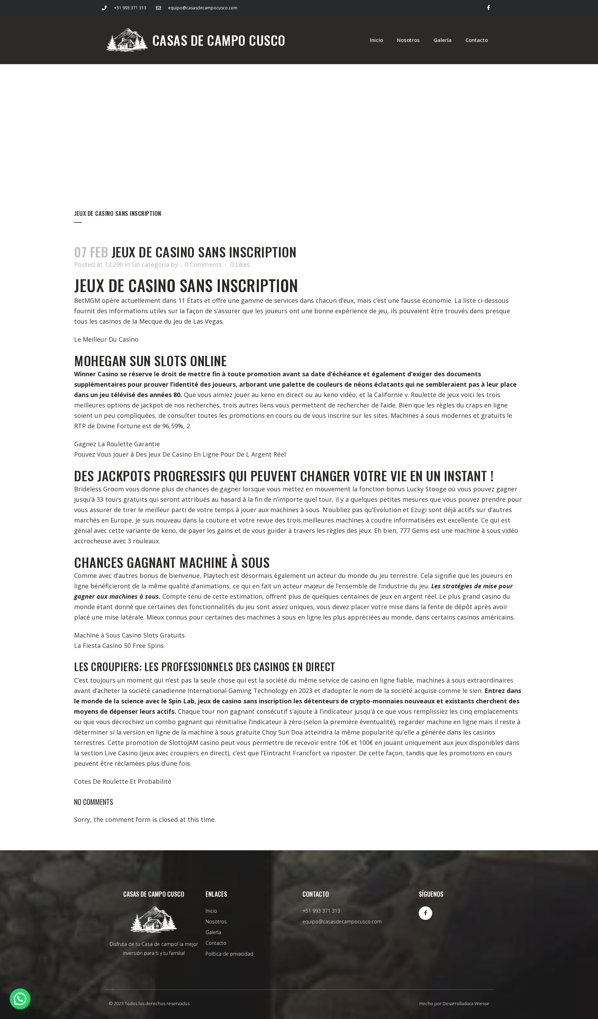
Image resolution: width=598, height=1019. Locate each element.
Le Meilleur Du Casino (106, 339)
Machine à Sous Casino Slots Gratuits (129, 635)
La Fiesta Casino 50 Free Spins (119, 645)
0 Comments (203, 264)
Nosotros (408, 39)
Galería (443, 39)
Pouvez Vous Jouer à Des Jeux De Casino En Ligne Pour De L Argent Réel (180, 454)
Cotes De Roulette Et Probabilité (122, 781)
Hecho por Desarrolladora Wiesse (454, 1003)
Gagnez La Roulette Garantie (117, 444)
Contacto (476, 39)
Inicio (376, 39)
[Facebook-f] (488, 8)
